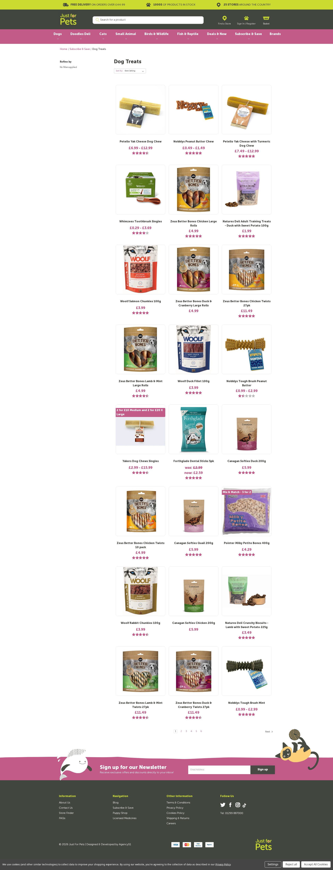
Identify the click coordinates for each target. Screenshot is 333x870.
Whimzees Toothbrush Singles (140, 221)
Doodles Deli (80, 34)
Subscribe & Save (248, 34)
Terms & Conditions (178, 802)
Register (250, 24)
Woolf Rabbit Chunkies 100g (140, 623)
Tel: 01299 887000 (231, 813)
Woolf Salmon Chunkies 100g (140, 301)
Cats (102, 34)
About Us (64, 802)
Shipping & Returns (177, 818)
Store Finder (66, 813)
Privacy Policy (174, 808)
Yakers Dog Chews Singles (140, 461)
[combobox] (147, 20)
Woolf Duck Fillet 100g (194, 381)
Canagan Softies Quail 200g (193, 543)
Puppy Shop (120, 813)
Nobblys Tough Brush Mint (246, 703)
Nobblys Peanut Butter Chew (193, 141)
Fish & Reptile (187, 34)
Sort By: (119, 71)
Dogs (58, 34)
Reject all (291, 864)
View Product (140, 112)
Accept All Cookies (316, 864)
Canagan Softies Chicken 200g (193, 623)
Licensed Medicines (124, 818)
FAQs (62, 818)
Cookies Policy (175, 813)
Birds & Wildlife (156, 34)
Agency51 (125, 844)
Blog (115, 802)
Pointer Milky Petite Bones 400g (247, 543)
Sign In (241, 24)
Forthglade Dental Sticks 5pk (193, 461)
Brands (275, 34)
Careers (171, 823)
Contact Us (65, 808)
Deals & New (217, 34)
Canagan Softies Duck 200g (246, 461)
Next (267, 732)
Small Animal (126, 34)
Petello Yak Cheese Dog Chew (140, 141)
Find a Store (224, 24)
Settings (273, 864)
